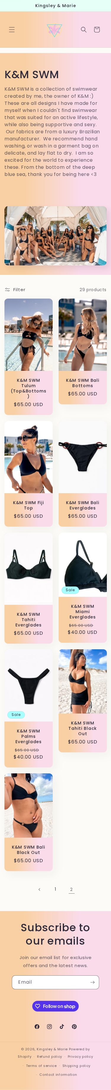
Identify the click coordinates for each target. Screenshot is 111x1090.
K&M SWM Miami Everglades (82, 611)
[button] (11, 29)
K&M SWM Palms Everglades (28, 736)
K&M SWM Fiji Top (28, 505)
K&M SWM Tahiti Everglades (28, 619)
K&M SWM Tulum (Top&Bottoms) (28, 388)
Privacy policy (80, 1056)
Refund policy (49, 1056)
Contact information (58, 1074)
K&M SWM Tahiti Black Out (82, 728)
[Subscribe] (92, 982)
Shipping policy (76, 1065)
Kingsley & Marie (52, 1049)
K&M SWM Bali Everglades (82, 505)
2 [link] (71, 889)
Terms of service (41, 1065)
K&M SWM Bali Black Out (28, 849)
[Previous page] (39, 889)
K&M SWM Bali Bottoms (82, 383)
